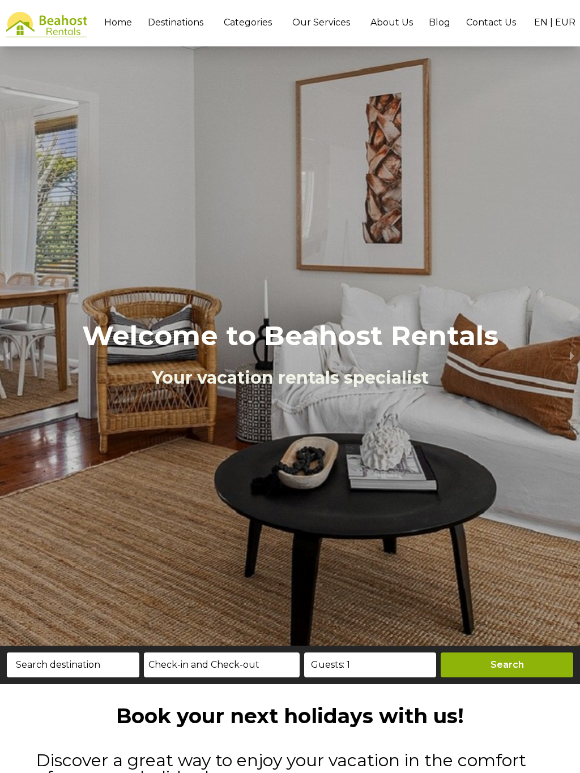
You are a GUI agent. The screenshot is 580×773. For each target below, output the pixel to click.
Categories (248, 22)
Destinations (175, 22)
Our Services (321, 22)
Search (507, 664)
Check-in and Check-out (203, 664)
